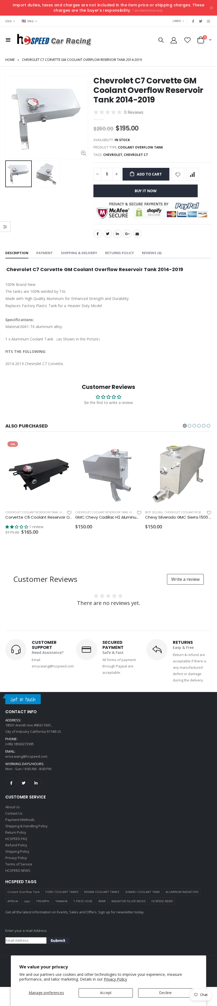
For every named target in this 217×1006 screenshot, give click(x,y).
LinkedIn (117, 234)
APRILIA (12, 901)
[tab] (16, 253)
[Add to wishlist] (177, 174)
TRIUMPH (42, 901)
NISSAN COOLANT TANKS (101, 892)
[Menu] (8, 39)
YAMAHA (61, 901)
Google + (127, 234)
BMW (102, 901)
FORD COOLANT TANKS (62, 892)
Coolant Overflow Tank (23, 892)
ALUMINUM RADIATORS (182, 892)
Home (10, 59)
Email (137, 234)
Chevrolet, (113, 154)
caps (27, 901)
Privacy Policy (115, 979)
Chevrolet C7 (136, 154)
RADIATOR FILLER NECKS (128, 901)
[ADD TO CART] (63, 448)
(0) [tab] (151, 252)
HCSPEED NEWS (162, 901)
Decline (165, 992)
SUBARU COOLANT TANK (142, 892)
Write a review (185, 579)
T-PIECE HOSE (82, 901)
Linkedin (36, 783)
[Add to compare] (192, 174)
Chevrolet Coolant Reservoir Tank (31, 512)
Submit (58, 940)
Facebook (97, 234)
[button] (184, 426)
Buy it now (146, 190)
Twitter (107, 234)
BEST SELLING (154, 512)
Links (177, 21)
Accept (106, 992)
